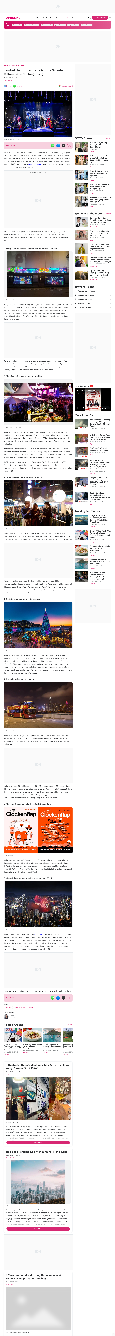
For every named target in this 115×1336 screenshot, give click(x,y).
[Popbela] (13, 18)
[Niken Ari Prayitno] (6, 1016)
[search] (89, 17)
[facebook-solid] (58, 145)
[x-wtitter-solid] (63, 145)
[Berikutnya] (73, 1161)
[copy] (69, 145)
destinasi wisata (35, 164)
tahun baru (39, 934)
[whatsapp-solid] (52, 145)
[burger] (110, 17)
